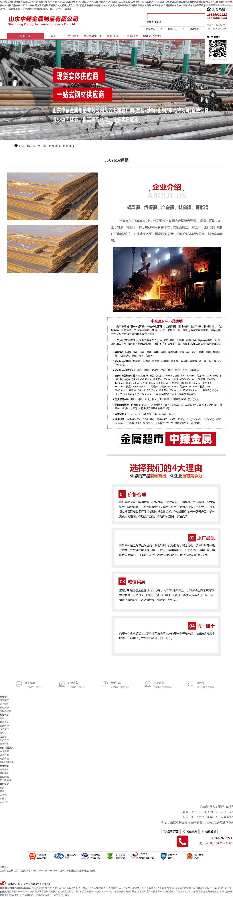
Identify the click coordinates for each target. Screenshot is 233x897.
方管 (2, 733)
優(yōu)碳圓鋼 (6, 762)
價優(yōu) (14, 888)
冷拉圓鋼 (4, 758)
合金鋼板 (68, 145)
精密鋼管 (4, 707)
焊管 (2, 718)
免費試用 (132, 35)
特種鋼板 (54, 145)
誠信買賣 (194, 29)
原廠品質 (172, 29)
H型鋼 (3, 798)
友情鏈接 (4, 867)
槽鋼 (2, 791)
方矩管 (3, 736)
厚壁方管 (4, 744)
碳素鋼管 (4, 700)
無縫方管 (4, 740)
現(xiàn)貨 (25, 888)
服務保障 (113, 35)
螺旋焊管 (4, 722)
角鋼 (2, 787)
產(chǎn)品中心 (93, 35)
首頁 (54, 35)
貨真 (2, 888)
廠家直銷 (150, 29)
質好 (7, 888)
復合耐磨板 (5, 780)
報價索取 (4, 895)
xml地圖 (4, 802)
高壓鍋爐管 (5, 711)
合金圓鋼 (4, 751)
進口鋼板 (4, 773)
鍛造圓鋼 (4, 755)
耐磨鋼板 (4, 769)
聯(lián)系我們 (152, 35)
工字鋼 (3, 795)
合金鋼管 (4, 704)
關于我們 (73, 35)
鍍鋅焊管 (4, 726)
